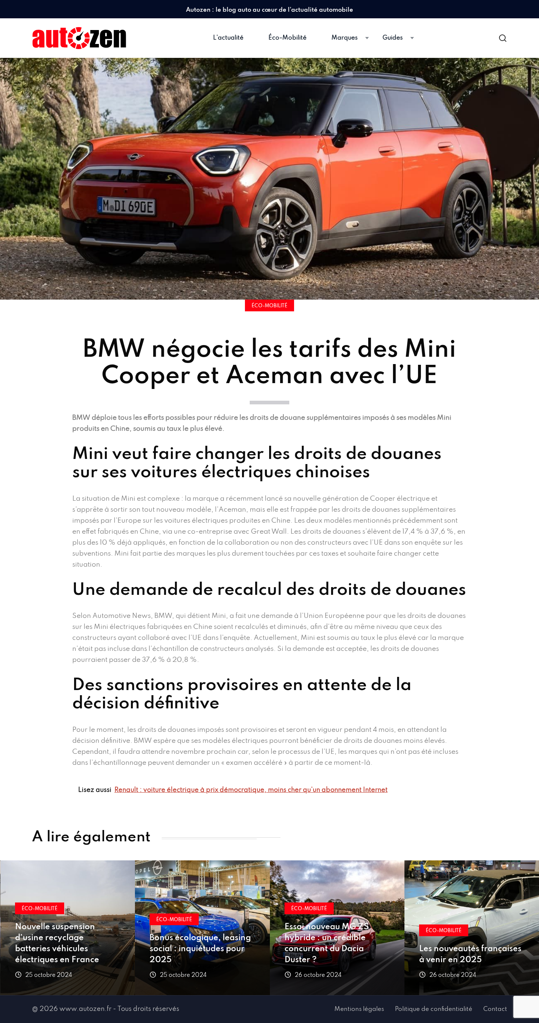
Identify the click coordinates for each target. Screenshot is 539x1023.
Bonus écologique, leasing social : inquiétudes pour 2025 (200, 949)
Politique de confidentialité (433, 1009)
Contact (495, 1009)
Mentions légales (359, 1009)
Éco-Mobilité (287, 38)
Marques (344, 38)
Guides (392, 38)
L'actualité (228, 38)
